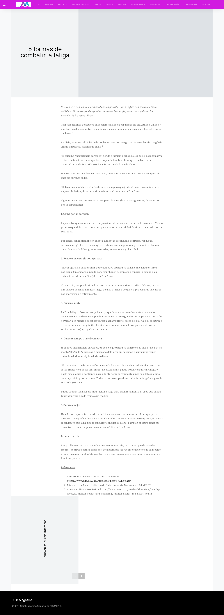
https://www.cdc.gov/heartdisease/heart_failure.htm (99, 480)
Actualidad (45, 4)
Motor (122, 4)
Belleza (63, 4)
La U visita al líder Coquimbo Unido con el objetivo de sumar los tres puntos (145, 538)
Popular (155, 4)
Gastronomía (80, 4)
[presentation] (75, 576)
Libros (98, 4)
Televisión (191, 4)
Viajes (206, 4)
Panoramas (138, 4)
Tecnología (172, 4)
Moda (110, 4)
